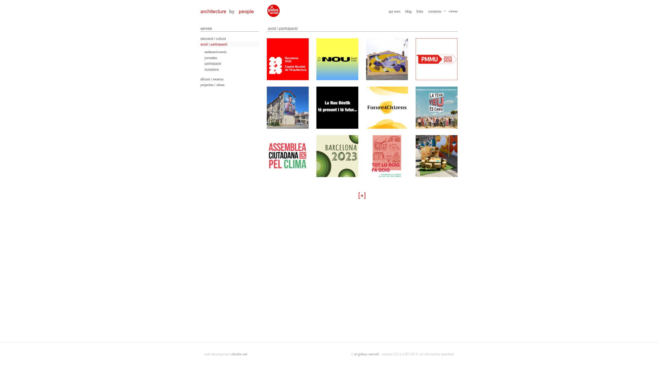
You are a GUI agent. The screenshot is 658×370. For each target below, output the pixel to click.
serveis (206, 28)
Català (451, 11)
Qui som (394, 11)
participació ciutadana (213, 66)
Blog (408, 11)
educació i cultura (213, 38)
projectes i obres (212, 84)
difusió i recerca (211, 79)
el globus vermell (366, 353)
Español (455, 11)
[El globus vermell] (273, 11)
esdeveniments (215, 51)
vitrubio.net (239, 353)
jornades (211, 57)
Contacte (434, 11)
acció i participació (213, 44)
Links (419, 11)
